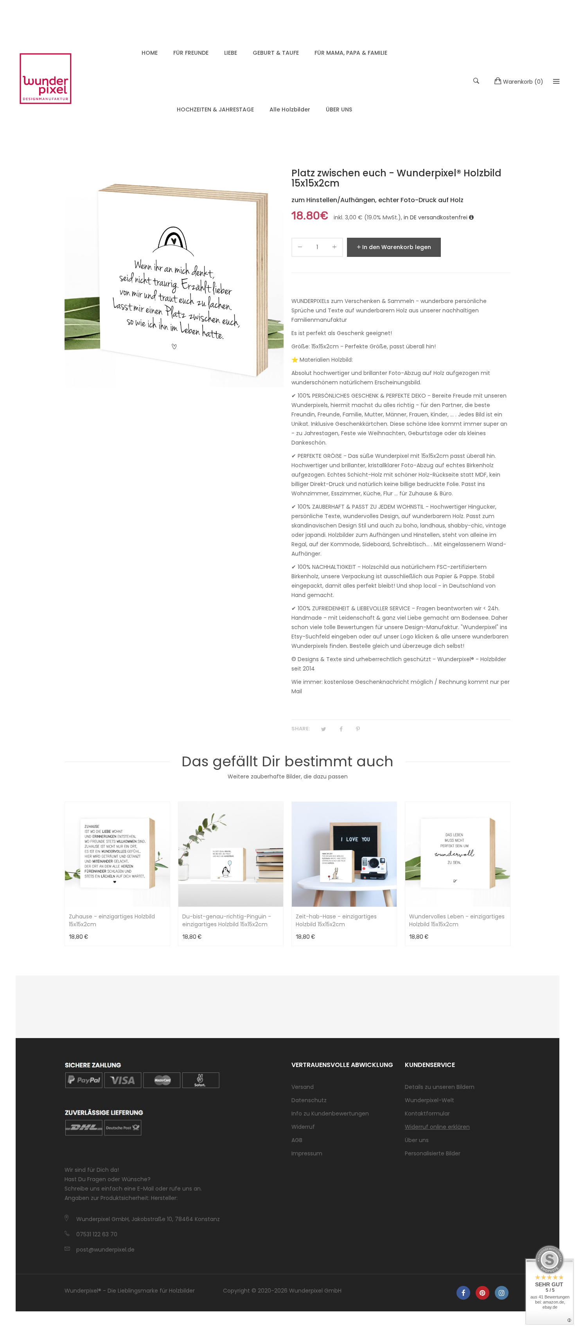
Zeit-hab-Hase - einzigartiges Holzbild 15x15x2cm (336, 920)
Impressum (306, 1153)
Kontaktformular (427, 1113)
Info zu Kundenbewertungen (330, 1113)
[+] (334, 248)
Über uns (417, 1140)
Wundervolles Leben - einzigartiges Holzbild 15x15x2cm (457, 920)
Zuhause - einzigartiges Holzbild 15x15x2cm (112, 920)
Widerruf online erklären (437, 1127)
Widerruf (303, 1127)
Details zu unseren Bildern (439, 1087)
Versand (302, 1087)
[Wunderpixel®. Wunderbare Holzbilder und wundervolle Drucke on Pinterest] (482, 1293)
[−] (300, 248)
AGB (296, 1140)
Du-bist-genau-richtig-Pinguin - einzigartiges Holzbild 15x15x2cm (226, 920)
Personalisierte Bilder (432, 1153)
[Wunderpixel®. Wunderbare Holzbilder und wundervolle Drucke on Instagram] (502, 1293)
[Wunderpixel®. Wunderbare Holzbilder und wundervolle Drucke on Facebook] (463, 1293)
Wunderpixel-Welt (429, 1100)
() (523, 82)
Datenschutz (309, 1100)
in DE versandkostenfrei (436, 217)
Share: (300, 728)
